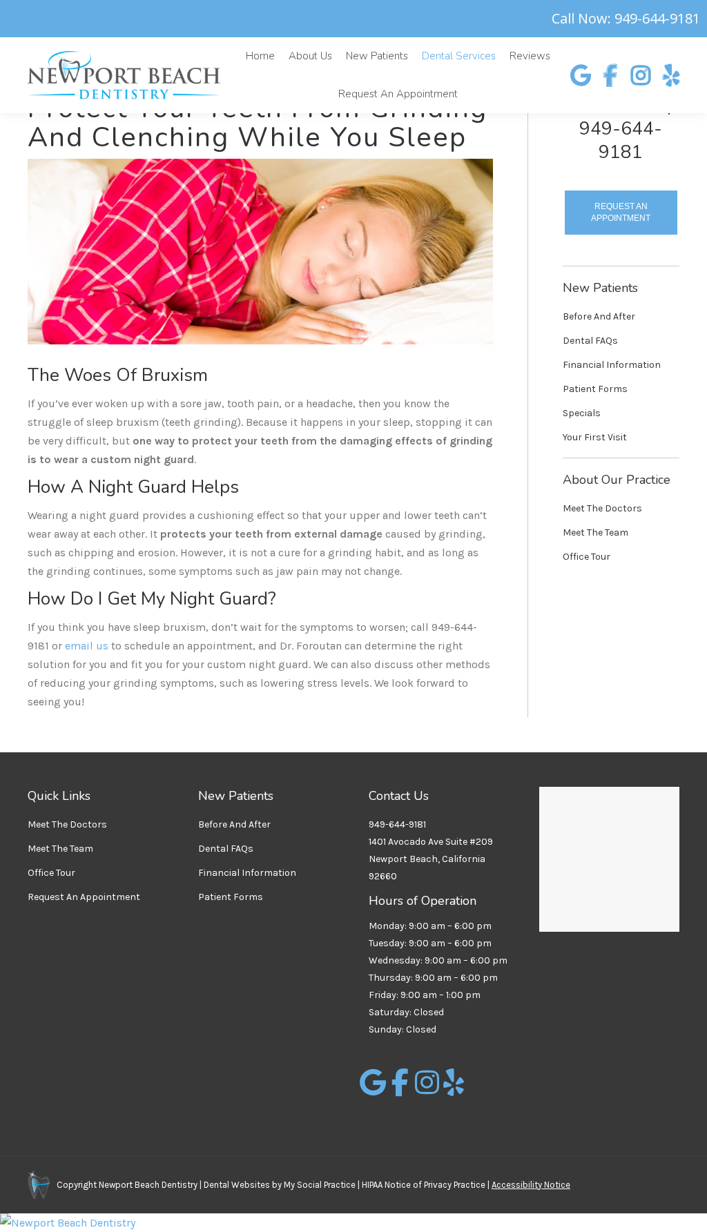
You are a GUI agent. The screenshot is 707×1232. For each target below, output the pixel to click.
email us (86, 645)
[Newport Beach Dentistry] (353, 1222)
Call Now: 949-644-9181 (626, 19)
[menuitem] (260, 56)
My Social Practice (319, 1185)
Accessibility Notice (531, 1185)
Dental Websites (237, 1185)
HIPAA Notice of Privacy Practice (423, 1185)
